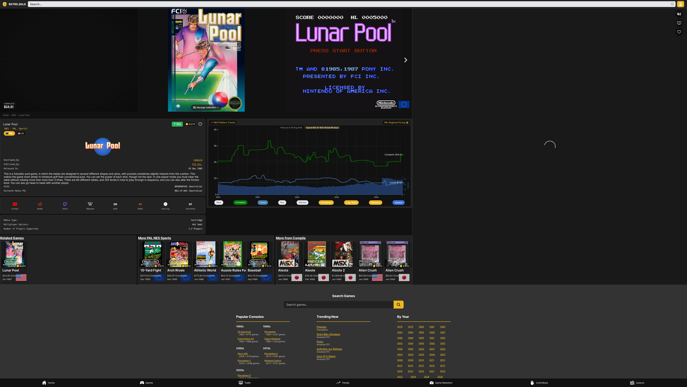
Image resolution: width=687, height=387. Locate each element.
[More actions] (683, 12)
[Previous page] (422, 12)
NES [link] (14, 115)
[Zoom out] (537, 12)
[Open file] (664, 12)
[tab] (49, 382)
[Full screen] (658, 12)
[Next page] (443, 12)
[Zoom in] (557, 12)
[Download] (671, 12)
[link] (21, 133)
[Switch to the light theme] (651, 12)
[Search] (416, 12)
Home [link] (6, 115)
